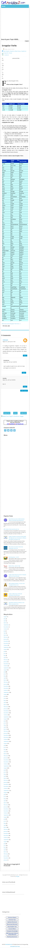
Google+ (11, 430)
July (4, 631)
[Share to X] (7, 326)
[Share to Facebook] (9, 326)
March (5, 622)
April (5, 620)
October (5, 629)
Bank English (6, 51)
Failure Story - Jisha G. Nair (14, 566)
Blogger (17, 876)
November (6, 627)
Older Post (23, 413)
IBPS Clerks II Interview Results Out (11, 529)
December (6, 641)
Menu (3, 6)
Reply (25, 355)
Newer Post (7, 413)
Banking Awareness (12, 936)
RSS (14, 430)
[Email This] (5, 326)
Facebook (5, 430)
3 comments (6, 55)
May (5, 618)
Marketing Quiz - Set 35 (14, 557)
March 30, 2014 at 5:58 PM (9, 380)
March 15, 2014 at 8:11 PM (9, 341)
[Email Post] (3, 325)
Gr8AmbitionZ (8, 944)
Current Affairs (12, 928)
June (5, 653)
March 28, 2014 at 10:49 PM (10, 362)
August (5, 616)
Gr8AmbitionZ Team (15, 946)
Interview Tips (12, 919)
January (5, 639)
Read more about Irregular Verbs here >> (11, 323)
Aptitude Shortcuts (12, 922)
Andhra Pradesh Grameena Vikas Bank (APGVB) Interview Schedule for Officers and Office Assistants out (17, 538)
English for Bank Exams (15, 51)
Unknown (5, 340)
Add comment (24, 390)
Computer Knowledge (12, 931)
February (6, 637)
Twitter (8, 430)
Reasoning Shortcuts (12, 924)
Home (15, 413)
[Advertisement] (15, 23)
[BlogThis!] (6, 326)
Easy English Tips (12, 926)
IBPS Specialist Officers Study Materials (12, 934)
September (6, 624)
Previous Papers (12, 917)
